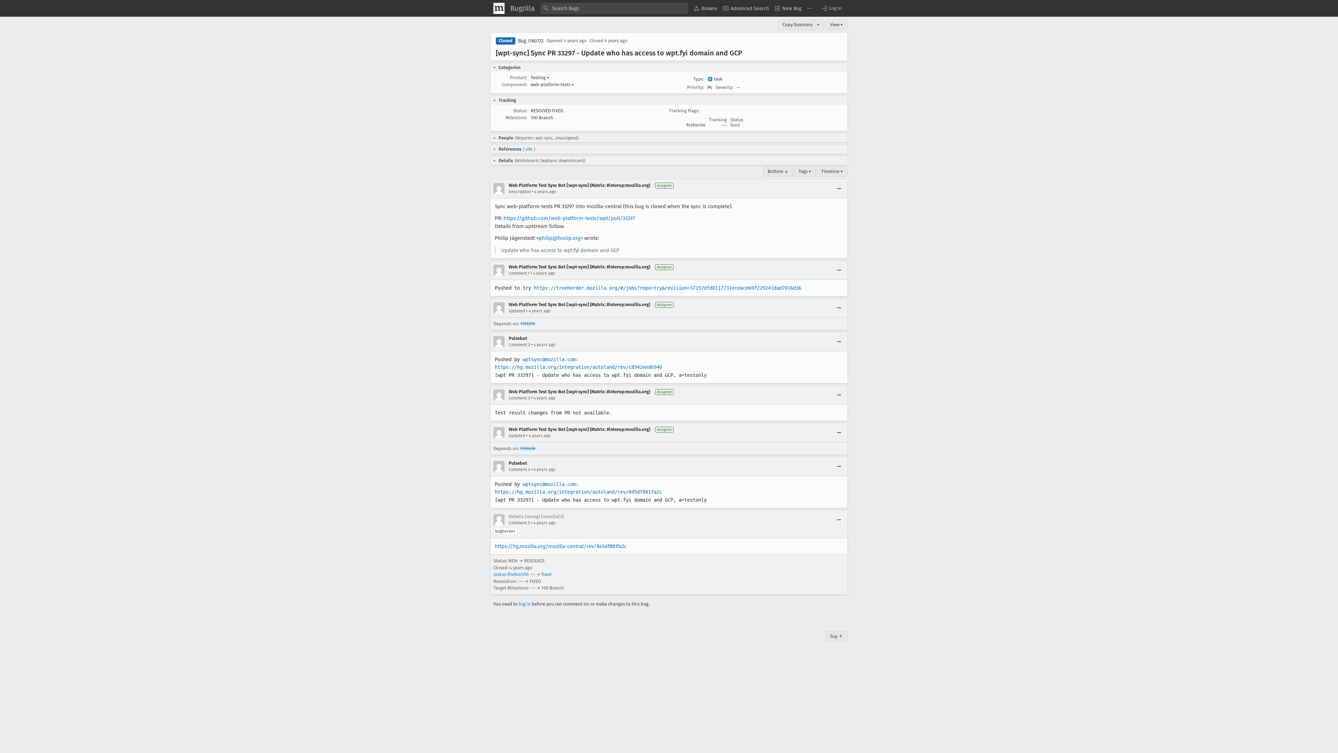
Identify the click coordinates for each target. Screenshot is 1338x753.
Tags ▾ (805, 171)
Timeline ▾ (832, 171)
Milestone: (516, 117)
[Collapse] (839, 188)
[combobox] (614, 8)
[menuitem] (705, 8)
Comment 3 (519, 398)
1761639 (528, 448)
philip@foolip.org (559, 238)
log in (525, 604)
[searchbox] (614, 8)
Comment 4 (519, 469)
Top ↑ (836, 636)
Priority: (695, 87)
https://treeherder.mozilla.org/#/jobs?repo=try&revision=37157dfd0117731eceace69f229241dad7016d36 (667, 288)
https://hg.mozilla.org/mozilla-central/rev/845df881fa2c (560, 546)
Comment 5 (519, 522)
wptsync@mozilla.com (549, 359)
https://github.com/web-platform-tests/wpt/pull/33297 (569, 218)
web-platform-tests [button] (552, 84)
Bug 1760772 (531, 41)
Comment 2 (519, 344)
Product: (518, 77)
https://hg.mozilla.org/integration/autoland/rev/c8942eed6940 (578, 367)
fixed (735, 125)
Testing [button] (540, 77)
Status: (520, 110)
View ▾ (836, 24)
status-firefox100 (510, 574)
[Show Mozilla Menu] (499, 8)
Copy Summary (798, 24)
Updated (517, 311)
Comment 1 (519, 273)
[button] (831, 8)
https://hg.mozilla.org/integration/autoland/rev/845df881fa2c (578, 492)
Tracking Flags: (684, 110)
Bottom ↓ (778, 171)
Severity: (724, 87)
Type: (698, 79)
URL (529, 149)
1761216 (527, 323)
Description (520, 191)
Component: (514, 84)
